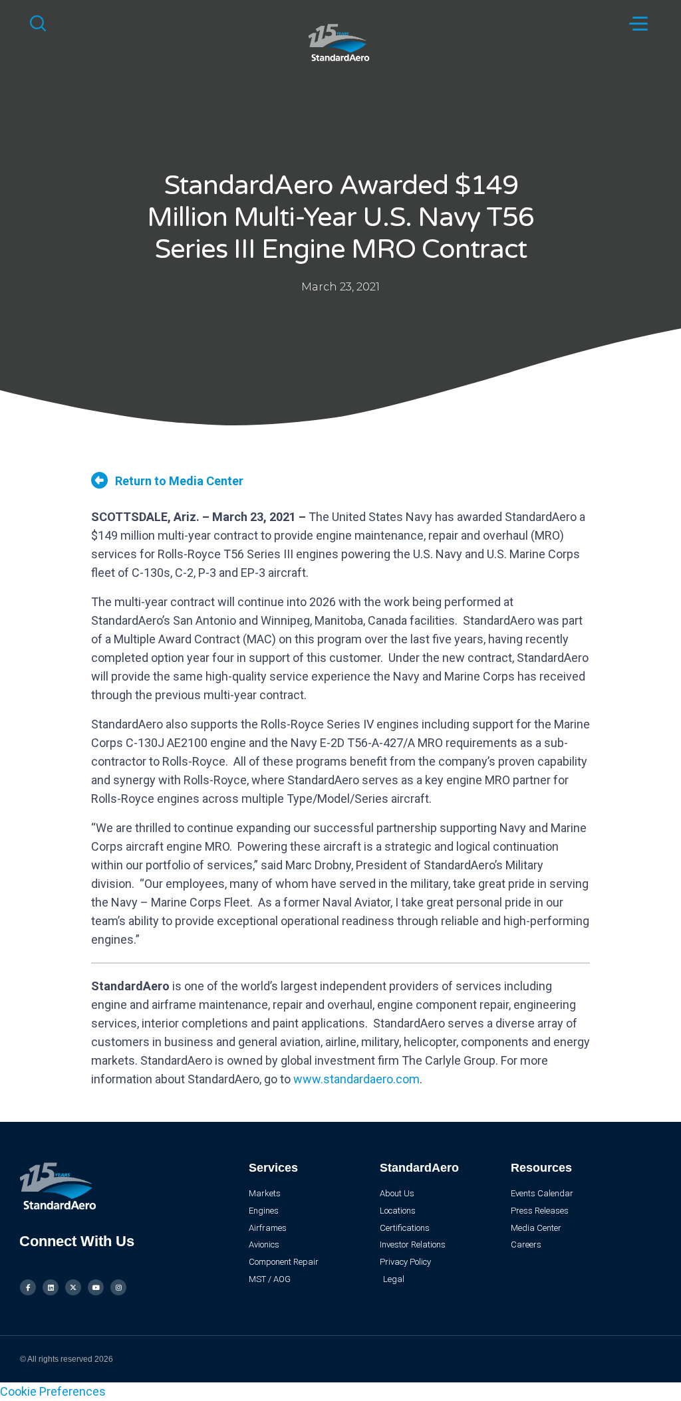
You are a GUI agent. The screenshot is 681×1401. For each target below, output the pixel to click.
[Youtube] (96, 1287)
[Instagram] (118, 1287)
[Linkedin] (51, 1287)
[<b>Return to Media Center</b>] (99, 480)
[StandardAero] (340, 41)
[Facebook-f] (28, 1287)
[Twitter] (73, 1287)
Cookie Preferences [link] (53, 1391)
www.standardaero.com (356, 1079)
